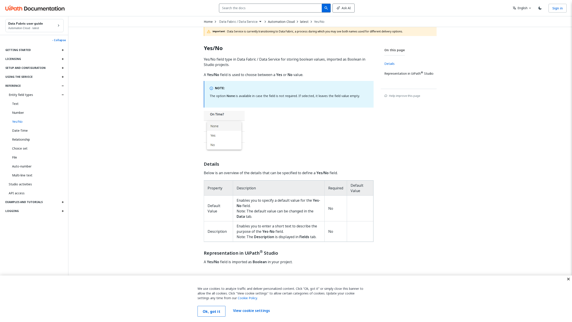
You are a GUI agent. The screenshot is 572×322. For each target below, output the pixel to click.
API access (17, 193)
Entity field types (21, 94)
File (14, 157)
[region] (286, 298)
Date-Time (20, 130)
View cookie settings (251, 311)
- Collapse (59, 40)
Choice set (19, 148)
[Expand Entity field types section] (62, 95)
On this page (394, 50)
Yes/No (319, 21)
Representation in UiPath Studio (241, 252)
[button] (36, 121)
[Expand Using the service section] (62, 77)
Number (18, 112)
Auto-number (22, 166)
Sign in (557, 8)
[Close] (568, 279)
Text (15, 103)
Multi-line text (22, 175)
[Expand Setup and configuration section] (62, 68)
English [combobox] (520, 8)
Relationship (21, 139)
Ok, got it (211, 311)
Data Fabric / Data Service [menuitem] (238, 21)
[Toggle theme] (540, 8)
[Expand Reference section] (62, 86)
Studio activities (20, 184)
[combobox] (271, 8)
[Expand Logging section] (62, 211)
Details (211, 164)
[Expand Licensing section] (62, 59)
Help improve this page (404, 95)
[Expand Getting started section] (62, 50)
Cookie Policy (247, 298)
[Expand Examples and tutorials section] (62, 202)
